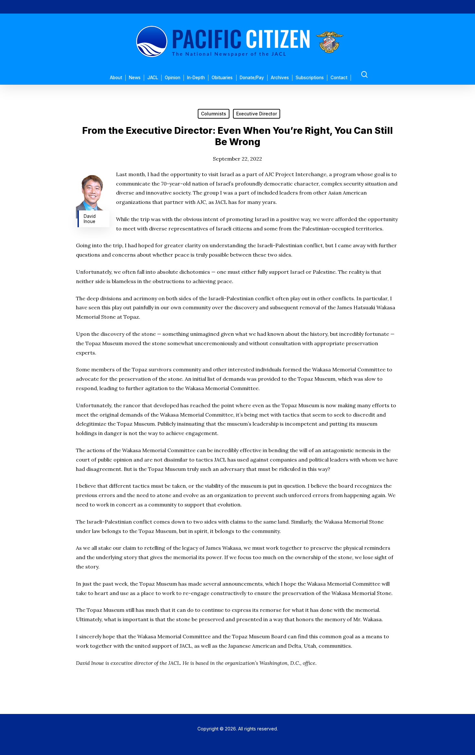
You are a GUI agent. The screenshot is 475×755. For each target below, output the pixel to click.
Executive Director (256, 113)
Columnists (213, 113)
